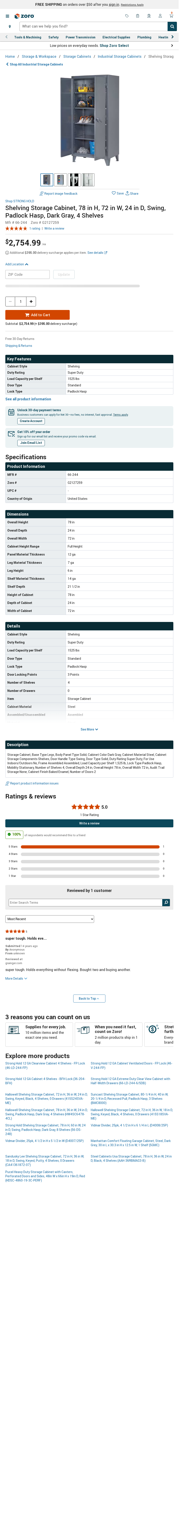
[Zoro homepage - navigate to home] (24, 16)
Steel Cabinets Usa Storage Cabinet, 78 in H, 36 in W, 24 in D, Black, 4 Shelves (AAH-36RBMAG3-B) (131, 1158)
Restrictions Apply (132, 4)
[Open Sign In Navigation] (160, 16)
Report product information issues (34, 783)
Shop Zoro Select (114, 45)
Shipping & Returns (18, 346)
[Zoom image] (89, 119)
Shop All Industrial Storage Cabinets (36, 64)
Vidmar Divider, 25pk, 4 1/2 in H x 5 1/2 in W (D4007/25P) (44, 1141)
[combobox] (98, 26)
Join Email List (31, 443)
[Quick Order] (138, 16)
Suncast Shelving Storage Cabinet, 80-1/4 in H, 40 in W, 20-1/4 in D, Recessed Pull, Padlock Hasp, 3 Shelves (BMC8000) (129, 1098)
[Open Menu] (7, 16)
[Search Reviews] (166, 902)
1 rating (34, 228)
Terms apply (120, 414)
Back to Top (87, 998)
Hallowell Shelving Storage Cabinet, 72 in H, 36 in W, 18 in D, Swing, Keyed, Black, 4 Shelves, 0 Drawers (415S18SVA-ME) (132, 1114)
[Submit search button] (172, 26)
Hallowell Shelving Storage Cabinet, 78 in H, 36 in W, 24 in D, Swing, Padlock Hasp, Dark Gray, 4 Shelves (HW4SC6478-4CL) (46, 1114)
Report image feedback (60, 193)
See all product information (28, 399)
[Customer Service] (149, 16)
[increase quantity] (31, 301)
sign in (114, 4)
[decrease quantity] (10, 301)
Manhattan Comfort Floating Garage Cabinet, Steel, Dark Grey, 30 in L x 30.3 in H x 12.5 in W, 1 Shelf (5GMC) (131, 1143)
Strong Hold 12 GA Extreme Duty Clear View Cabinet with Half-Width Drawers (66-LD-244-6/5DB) (130, 1081)
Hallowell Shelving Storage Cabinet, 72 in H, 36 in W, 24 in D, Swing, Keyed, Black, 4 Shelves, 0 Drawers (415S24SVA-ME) (46, 1098)
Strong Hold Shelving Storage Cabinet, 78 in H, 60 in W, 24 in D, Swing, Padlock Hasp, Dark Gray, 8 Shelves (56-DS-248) (45, 1129)
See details (95, 252)
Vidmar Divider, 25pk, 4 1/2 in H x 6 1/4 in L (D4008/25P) (129, 1125)
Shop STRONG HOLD (19, 201)
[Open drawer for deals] (127, 16)
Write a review (54, 228)
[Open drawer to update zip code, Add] (10, 26)
